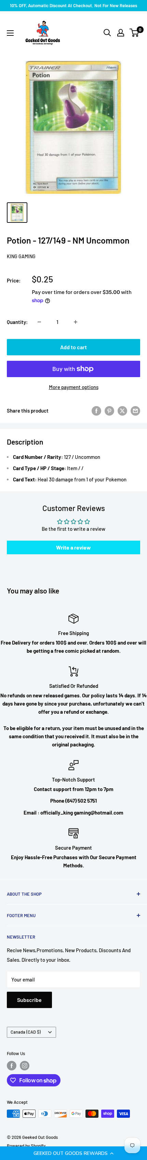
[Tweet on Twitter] (122, 410)
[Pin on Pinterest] (109, 410)
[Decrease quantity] (39, 322)
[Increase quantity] (75, 322)
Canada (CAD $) (26, 1032)
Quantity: (17, 322)
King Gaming (21, 256)
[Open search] (107, 32)
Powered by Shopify (26, 1145)
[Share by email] (135, 410)
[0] (134, 33)
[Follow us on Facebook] (11, 1065)
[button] (73, 1153)
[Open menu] (10, 33)
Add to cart (73, 347)
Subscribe (29, 999)
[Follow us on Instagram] (24, 1065)
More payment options (73, 387)
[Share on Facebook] (96, 410)
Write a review (73, 547)
